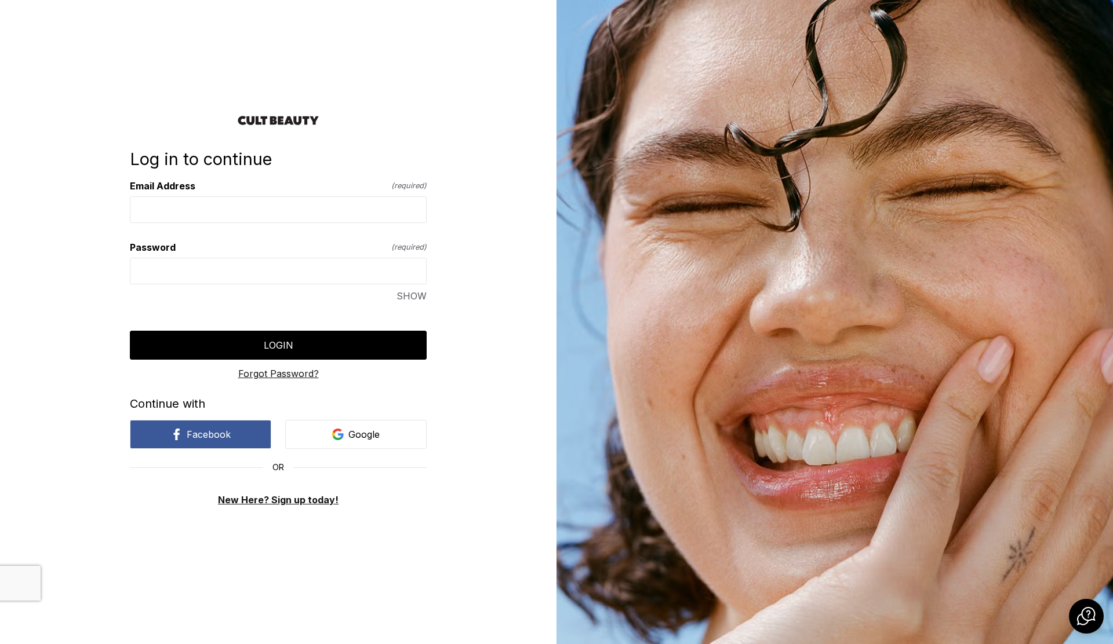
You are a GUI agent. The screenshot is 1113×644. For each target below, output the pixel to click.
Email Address (278, 186)
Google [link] (364, 434)
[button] (1086, 616)
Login (278, 345)
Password (278, 247)
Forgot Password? (278, 373)
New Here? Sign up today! (278, 500)
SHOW (412, 296)
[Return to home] (278, 120)
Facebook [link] (209, 434)
